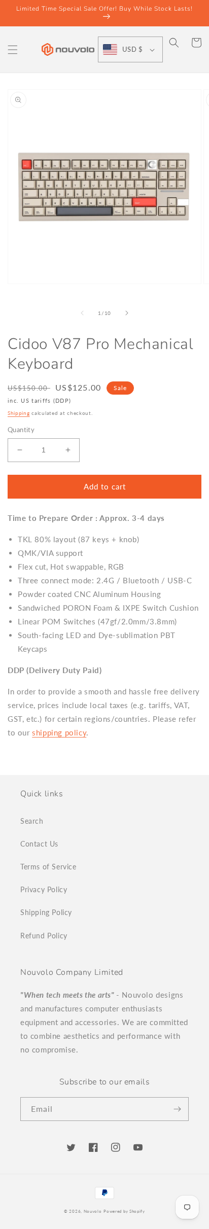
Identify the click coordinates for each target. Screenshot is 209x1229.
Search (32, 821)
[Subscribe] (177, 1109)
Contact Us (39, 843)
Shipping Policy (46, 912)
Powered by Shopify (124, 1211)
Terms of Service (48, 866)
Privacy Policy (43, 889)
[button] (13, 50)
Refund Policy (43, 935)
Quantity (21, 430)
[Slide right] (127, 313)
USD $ (132, 49)
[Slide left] (82, 313)
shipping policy (59, 732)
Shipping (19, 413)
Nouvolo (93, 1211)
